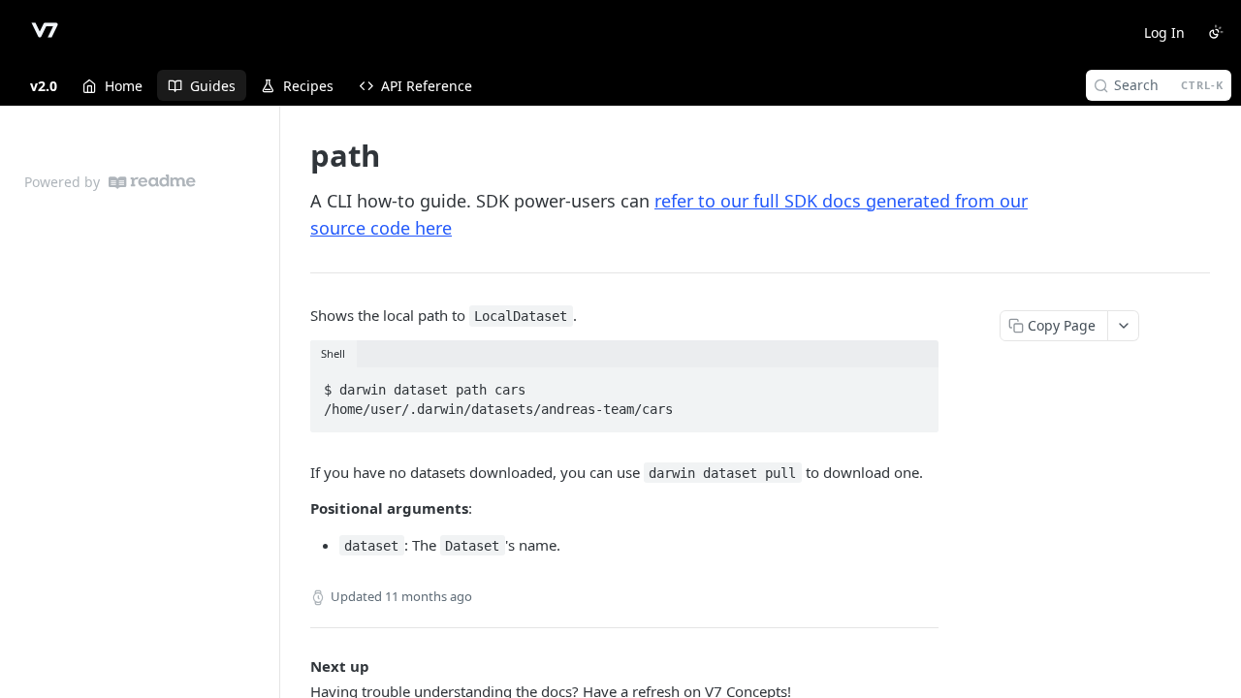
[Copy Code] (915, 384)
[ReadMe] (152, 181)
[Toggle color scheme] (1215, 32)
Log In (1164, 32)
